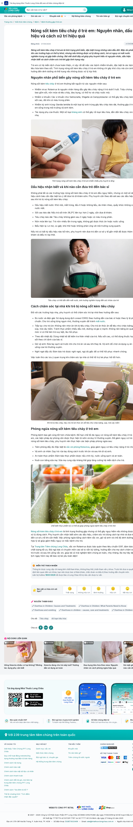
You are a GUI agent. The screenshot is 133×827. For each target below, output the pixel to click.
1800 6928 (50, 575)
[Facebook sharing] (41, 627)
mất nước (100, 321)
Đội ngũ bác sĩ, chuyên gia (47, 757)
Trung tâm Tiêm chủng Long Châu (51, 546)
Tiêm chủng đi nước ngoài (79, 757)
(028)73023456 (71, 821)
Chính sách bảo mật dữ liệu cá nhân (19, 771)
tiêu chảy (49, 83)
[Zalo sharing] (46, 627)
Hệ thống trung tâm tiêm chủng (48, 762)
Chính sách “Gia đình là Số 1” (16, 790)
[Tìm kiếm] (85, 10)
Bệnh (37, 22)
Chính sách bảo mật (12, 767)
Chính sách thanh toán (13, 776)
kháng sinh (77, 112)
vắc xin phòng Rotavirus (77, 447)
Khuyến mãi (73, 749)
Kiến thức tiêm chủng (23, 22)
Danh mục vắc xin (43, 749)
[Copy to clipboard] (51, 628)
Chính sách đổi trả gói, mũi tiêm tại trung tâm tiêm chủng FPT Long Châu (18, 782)
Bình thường (98, 592)
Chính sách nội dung (12, 763)
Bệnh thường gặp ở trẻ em (51, 22)
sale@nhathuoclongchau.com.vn (100, 821)
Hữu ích (113, 592)
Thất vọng (70, 592)
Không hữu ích (84, 592)
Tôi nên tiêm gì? (74, 753)
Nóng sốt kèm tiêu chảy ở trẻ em (46, 531)
